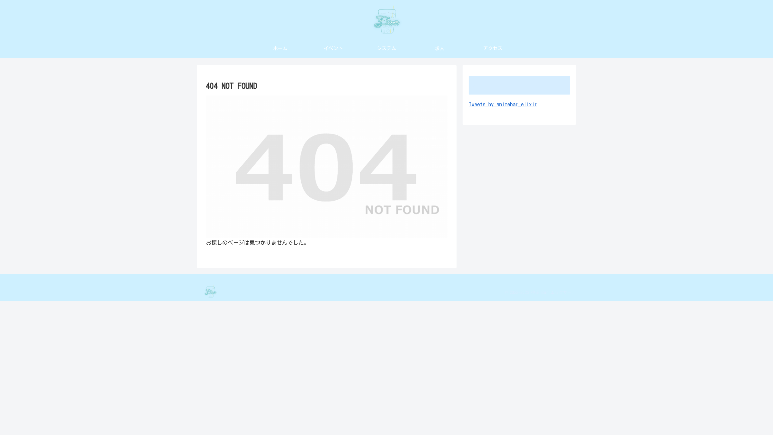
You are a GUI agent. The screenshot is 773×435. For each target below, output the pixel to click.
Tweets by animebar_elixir (503, 104)
